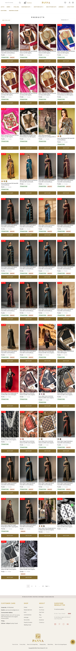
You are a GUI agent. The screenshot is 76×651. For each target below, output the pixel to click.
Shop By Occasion (28, 622)
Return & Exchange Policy (32, 644)
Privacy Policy (22, 644)
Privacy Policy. (59, 618)
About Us (41, 607)
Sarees (25, 607)
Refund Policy (50, 644)
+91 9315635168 (10, 607)
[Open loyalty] (73, 642)
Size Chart (41, 612)
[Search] (12, 2)
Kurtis (25, 612)
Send (69, 613)
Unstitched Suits (27, 614)
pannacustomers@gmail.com (12, 610)
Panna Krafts (27, 620)
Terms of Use (15, 644)
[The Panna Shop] (46, 2)
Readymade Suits (28, 610)
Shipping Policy (43, 644)
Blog (40, 614)
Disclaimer (41, 620)
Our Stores (41, 610)
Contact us (41, 622)
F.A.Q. (40, 617)
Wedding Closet (27, 625)
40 (43, 586)
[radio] (58, 136)
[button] (73, 2)
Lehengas (26, 617)
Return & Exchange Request (61, 644)
